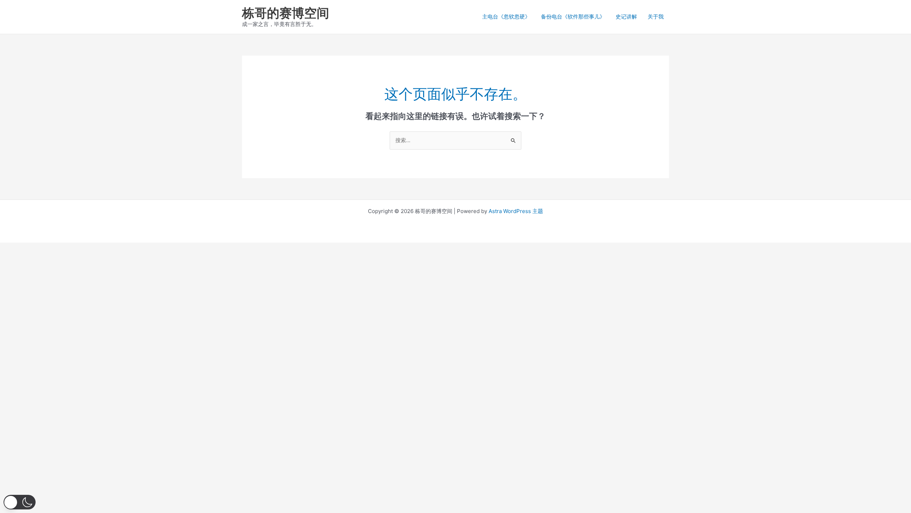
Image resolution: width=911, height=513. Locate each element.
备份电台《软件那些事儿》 (573, 16)
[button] (20, 502)
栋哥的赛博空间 (285, 12)
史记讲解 (626, 16)
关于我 (656, 16)
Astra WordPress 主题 (516, 211)
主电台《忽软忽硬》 (506, 16)
